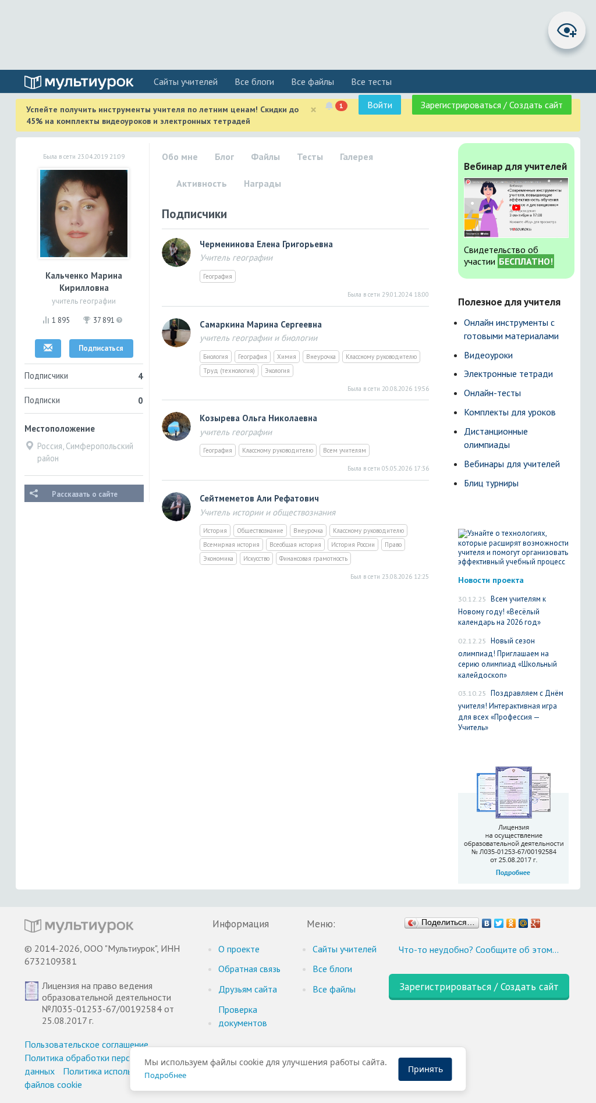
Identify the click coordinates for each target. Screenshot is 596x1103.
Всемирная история (231, 544)
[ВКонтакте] (487, 920)
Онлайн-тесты (492, 392)
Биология (215, 357)
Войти (379, 105)
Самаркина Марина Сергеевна (261, 324)
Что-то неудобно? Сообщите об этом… (479, 949)
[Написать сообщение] (48, 348)
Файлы (265, 156)
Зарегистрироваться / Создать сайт (492, 105)
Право (393, 544)
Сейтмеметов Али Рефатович (259, 498)
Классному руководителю (381, 357)
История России (353, 544)
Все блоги (254, 81)
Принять (425, 1068)
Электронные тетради (508, 373)
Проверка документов (242, 1016)
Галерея (356, 156)
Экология (277, 371)
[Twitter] (499, 920)
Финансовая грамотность (313, 558)
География (217, 276)
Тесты (310, 156)
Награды (262, 183)
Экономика (218, 558)
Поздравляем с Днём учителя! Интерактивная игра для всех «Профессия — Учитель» (510, 710)
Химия (286, 357)
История (215, 530)
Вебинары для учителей (512, 463)
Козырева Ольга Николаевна (258, 418)
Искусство (256, 558)
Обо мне (180, 156)
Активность (201, 183)
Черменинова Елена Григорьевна (266, 244)
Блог (224, 156)
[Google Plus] (536, 920)
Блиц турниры (491, 483)
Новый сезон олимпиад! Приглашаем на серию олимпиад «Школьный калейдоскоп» (507, 658)
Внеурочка (321, 357)
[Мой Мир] (523, 920)
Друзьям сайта (247, 989)
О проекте (239, 949)
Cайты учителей (186, 81)
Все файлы (312, 81)
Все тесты (371, 81)
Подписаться (101, 348)
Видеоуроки (488, 355)
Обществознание (260, 530)
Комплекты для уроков (510, 412)
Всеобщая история (295, 544)
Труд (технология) (229, 371)
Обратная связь (249, 968)
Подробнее (165, 1075)
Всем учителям (344, 450)
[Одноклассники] (511, 920)
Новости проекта (491, 579)
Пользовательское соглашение (86, 1044)
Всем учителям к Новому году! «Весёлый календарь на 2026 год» (502, 610)
